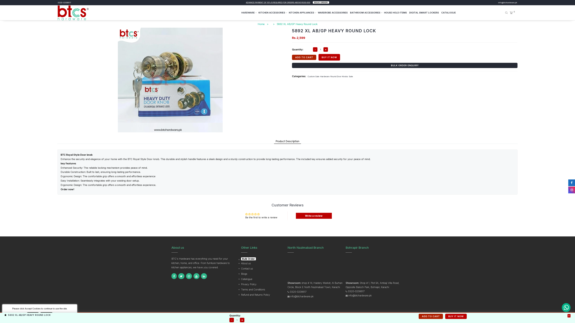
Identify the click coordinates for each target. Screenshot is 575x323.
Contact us (247, 268)
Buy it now (329, 57)
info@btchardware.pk (507, 2)
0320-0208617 (64, 2)
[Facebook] (174, 276)
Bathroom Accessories (365, 12)
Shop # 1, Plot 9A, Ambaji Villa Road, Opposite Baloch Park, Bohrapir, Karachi (372, 285)
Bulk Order (321, 2)
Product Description (287, 141)
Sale (351, 76)
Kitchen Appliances (302, 12)
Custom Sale (313, 76)
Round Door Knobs (339, 76)
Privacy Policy (249, 284)
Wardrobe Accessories (333, 12)
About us (246, 263)
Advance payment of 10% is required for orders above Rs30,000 (278, 2)
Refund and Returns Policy (255, 294)
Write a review (314, 215)
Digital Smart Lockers (424, 12)
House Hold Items (395, 12)
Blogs (244, 273)
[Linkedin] (204, 276)
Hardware (248, 12)
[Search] (504, 12)
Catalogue (448, 12)
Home (261, 24)
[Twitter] (181, 276)
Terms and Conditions (253, 289)
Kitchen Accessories (272, 12)
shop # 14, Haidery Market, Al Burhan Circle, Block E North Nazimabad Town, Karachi (315, 285)
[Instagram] (189, 276)
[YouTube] (196, 276)
